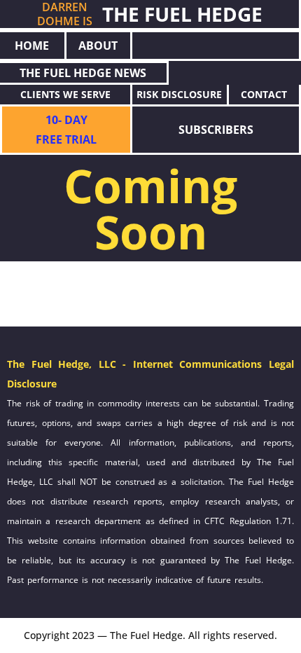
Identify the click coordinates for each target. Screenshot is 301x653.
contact (264, 94)
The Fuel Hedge (182, 14)
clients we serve (65, 94)
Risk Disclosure (179, 94)
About (98, 45)
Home (32, 45)
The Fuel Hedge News (83, 73)
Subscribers (215, 129)
